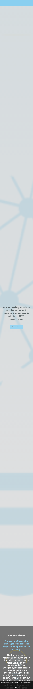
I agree (16, 687)
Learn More (16, 327)
